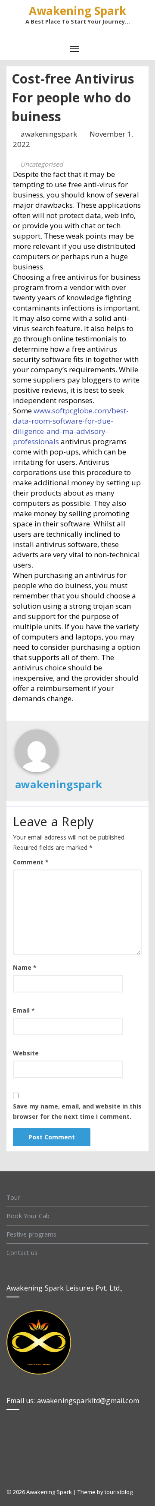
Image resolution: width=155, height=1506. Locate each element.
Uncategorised (41, 164)
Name (25, 967)
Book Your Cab (28, 1216)
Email (24, 1010)
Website (26, 1053)
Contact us (21, 1253)
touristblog (119, 1492)
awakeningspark (50, 134)
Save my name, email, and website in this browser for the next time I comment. (77, 1111)
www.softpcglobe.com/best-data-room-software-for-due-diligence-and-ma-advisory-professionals (71, 426)
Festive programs (31, 1234)
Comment (31, 862)
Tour (13, 1197)
